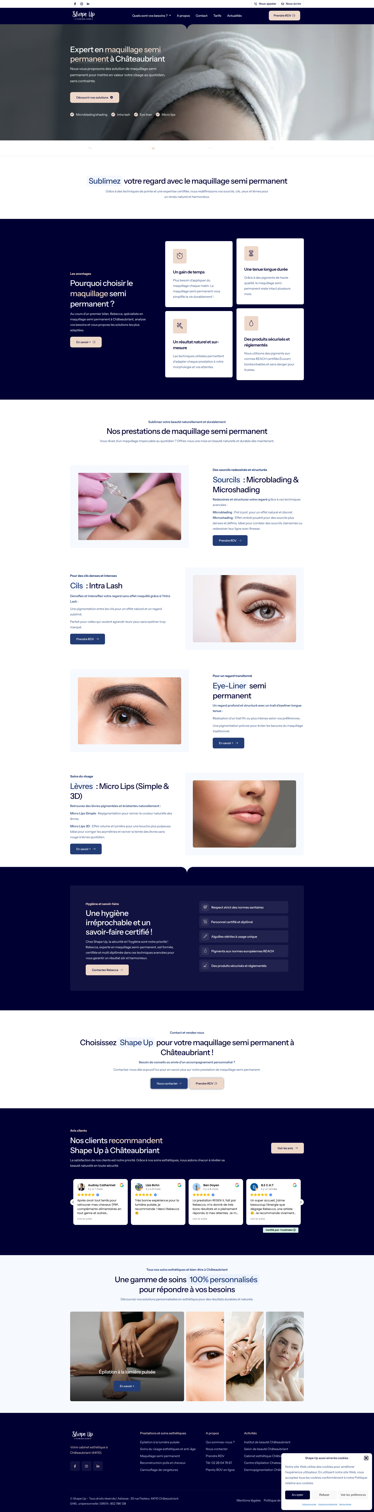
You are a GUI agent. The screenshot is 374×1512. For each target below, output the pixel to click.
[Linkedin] (98, 1466)
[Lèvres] (277, 148)
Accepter (297, 1494)
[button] (366, 1458)
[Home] (83, 15)
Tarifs (217, 16)
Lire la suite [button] (142, 1219)
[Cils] (157, 148)
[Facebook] (75, 1466)
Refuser (324, 1494)
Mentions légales (345, 1504)
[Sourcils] (96, 148)
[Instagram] (86, 1466)
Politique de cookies (309, 1504)
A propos (183, 16)
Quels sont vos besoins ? (150, 16)
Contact (202, 16)
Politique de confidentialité (327, 1504)
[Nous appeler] (265, 4)
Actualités (234, 16)
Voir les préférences (353, 1494)
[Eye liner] (217, 148)
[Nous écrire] (291, 4)
